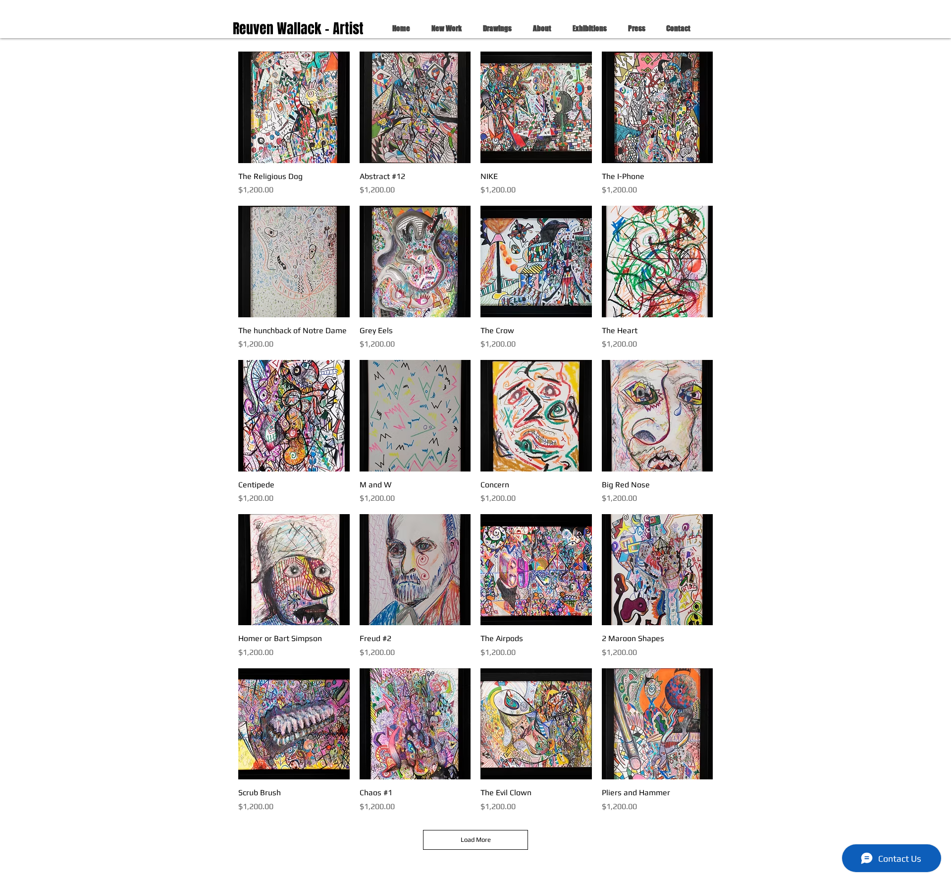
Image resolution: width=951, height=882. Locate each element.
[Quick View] (294, 107)
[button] (443, 28)
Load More (476, 839)
